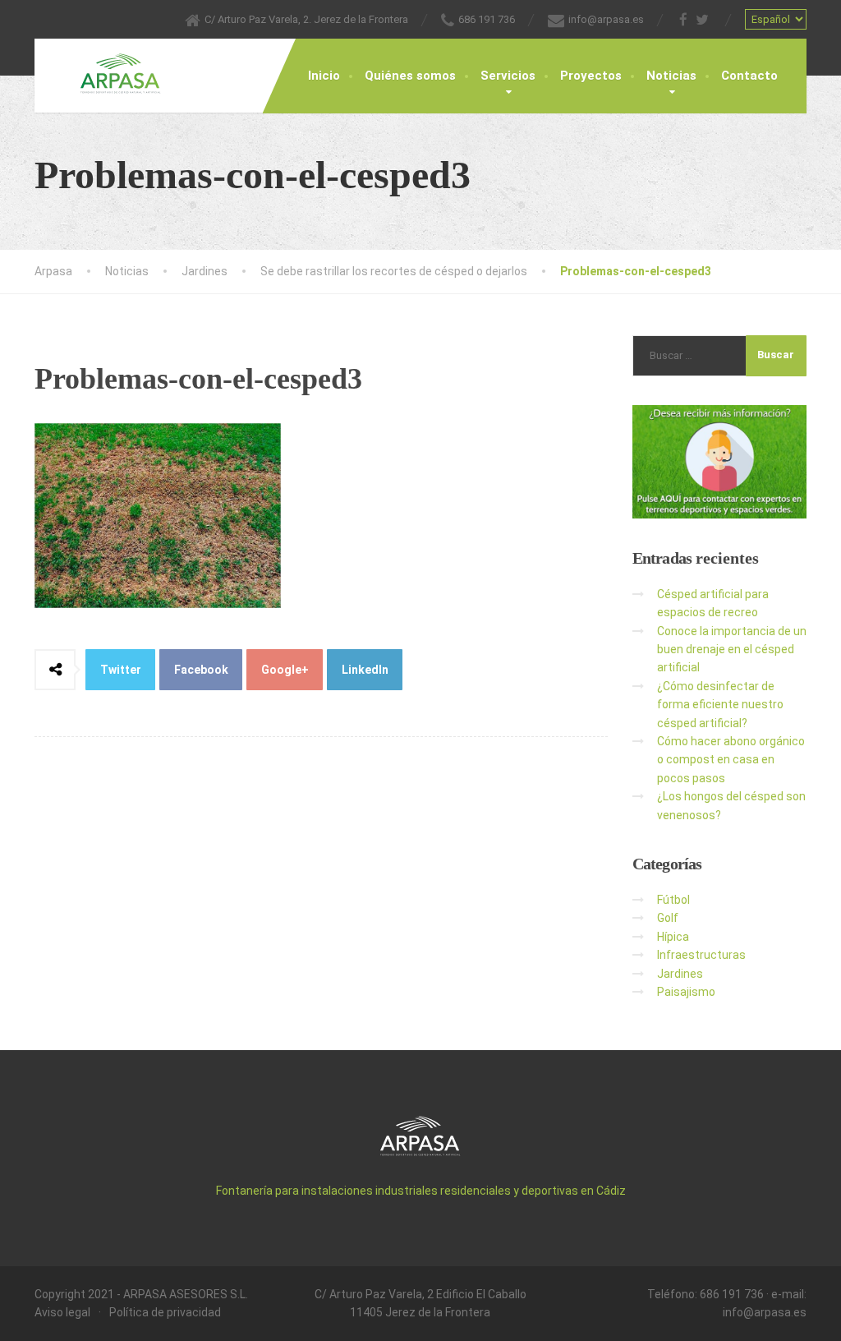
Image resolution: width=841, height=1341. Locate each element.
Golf (667, 917)
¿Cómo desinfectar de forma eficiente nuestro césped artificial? (720, 705)
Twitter (120, 669)
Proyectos (591, 75)
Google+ (285, 669)
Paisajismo (686, 991)
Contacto (749, 75)
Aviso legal (62, 1312)
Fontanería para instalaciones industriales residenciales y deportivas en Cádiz (421, 1190)
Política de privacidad (165, 1312)
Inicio (324, 75)
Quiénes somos (410, 75)
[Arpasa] (108, 66)
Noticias (671, 75)
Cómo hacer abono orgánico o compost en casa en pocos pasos (731, 760)
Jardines (680, 973)
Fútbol (673, 899)
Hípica (673, 936)
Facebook (201, 669)
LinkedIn (365, 669)
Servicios (507, 75)
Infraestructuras (701, 954)
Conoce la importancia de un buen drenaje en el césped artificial (732, 649)
